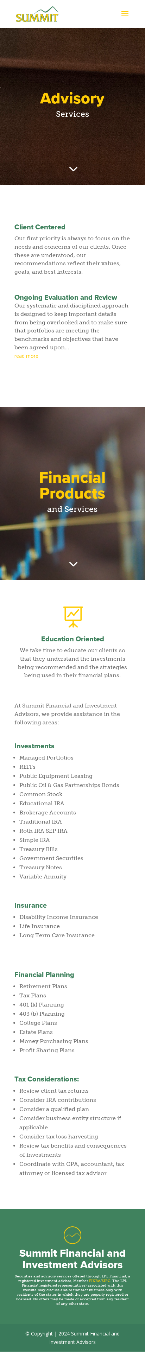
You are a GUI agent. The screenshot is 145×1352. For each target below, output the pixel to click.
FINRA (94, 1281)
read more (26, 356)
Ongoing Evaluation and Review (65, 297)
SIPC (106, 1281)
